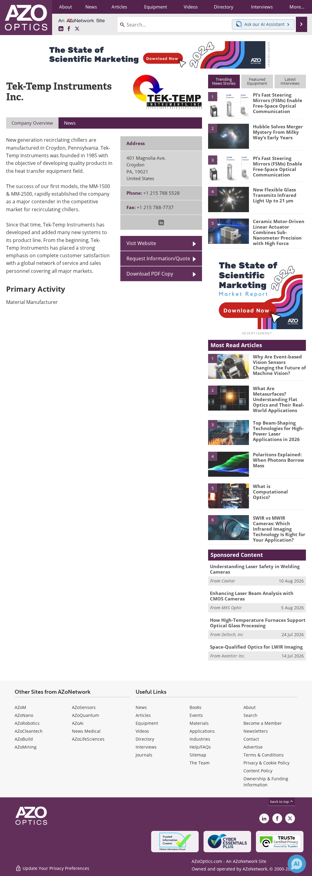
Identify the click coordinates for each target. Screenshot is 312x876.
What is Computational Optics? (270, 491)
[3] (228, 167)
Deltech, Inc (232, 634)
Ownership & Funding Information (265, 782)
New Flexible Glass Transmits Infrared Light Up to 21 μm (274, 195)
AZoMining (26, 747)
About (249, 707)
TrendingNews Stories (224, 81)
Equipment (147, 723)
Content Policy (257, 771)
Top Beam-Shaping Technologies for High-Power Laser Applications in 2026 (278, 431)
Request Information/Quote (158, 258)
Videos (142, 731)
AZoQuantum (85, 715)
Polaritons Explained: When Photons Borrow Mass (278, 459)
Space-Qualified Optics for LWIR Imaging (256, 647)
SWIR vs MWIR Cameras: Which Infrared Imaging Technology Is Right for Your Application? (279, 529)
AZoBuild (24, 739)
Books (195, 707)
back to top (280, 801)
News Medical (86, 731)
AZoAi (77, 723)
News (141, 707)
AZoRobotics (27, 723)
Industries (200, 739)
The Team (200, 763)
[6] (228, 527)
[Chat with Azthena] (297, 864)
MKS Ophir (232, 608)
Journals (144, 755)
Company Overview (32, 123)
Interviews (146, 747)
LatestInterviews (290, 81)
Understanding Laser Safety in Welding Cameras (255, 569)
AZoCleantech (29, 731)
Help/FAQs (200, 747)
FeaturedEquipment (257, 81)
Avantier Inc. (233, 656)
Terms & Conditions (263, 755)
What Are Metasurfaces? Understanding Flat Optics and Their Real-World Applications (278, 399)
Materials (199, 723)
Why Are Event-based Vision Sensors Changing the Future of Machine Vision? (279, 365)
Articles (143, 715)
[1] (228, 104)
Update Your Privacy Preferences (55, 868)
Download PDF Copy (149, 273)
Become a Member (262, 723)
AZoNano (24, 715)
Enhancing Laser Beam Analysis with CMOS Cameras (251, 596)
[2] (228, 135)
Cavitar (228, 581)
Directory (145, 739)
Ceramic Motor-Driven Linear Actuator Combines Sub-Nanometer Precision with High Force (278, 232)
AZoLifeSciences (88, 739)
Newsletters (255, 731)
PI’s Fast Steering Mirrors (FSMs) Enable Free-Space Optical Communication (277, 103)
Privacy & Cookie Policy (266, 763)
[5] (228, 230)
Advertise (253, 747)
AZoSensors (84, 707)
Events (196, 715)
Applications (202, 731)
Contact (251, 739)
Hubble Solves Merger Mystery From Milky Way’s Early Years (278, 132)
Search (250, 715)
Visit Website (141, 243)
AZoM (20, 707)
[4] (228, 199)
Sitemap (198, 755)
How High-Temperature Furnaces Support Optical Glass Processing (258, 623)
